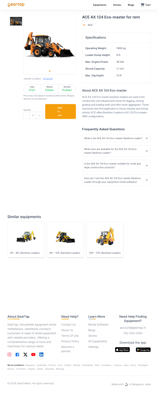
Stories (92, 335)
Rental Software (98, 324)
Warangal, (60, 369)
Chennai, (52, 365)
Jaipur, (126, 365)
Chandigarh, (143, 365)
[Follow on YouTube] (33, 354)
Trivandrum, (21, 369)
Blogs (92, 330)
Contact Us (68, 324)
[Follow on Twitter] (25, 354)
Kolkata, (68, 365)
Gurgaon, (32, 369)
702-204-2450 (132, 333)
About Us (67, 330)
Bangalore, (30, 365)
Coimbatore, (106, 365)
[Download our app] (143, 350)
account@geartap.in (133, 327)
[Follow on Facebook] (17, 354)
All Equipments (97, 341)
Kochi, (134, 365)
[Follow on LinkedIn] (41, 354)
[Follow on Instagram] (9, 354)
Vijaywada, (50, 369)
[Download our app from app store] (122, 349)
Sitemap (93, 346)
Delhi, (97, 365)
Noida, (40, 369)
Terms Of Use (70, 335)
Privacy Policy (70, 341)
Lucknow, (118, 365)
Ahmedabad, (88, 365)
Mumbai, (77, 365)
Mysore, (11, 369)
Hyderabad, (42, 365)
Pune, (60, 365)
